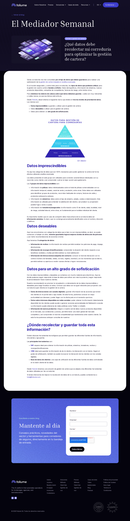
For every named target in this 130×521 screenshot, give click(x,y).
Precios (50, 5)
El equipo (50, 488)
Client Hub (63, 485)
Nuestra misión (51, 485)
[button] (61, 4)
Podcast (90, 490)
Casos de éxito (73, 5)
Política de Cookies (110, 482)
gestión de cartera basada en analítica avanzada (57, 82)
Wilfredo (63, 482)
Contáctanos (51, 493)
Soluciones (63, 480)
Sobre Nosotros (40, 5)
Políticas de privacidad (111, 480)
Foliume (34, 100)
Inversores (50, 490)
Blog (89, 488)
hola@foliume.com (33, 377)
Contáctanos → (110, 5)
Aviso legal (107, 485)
